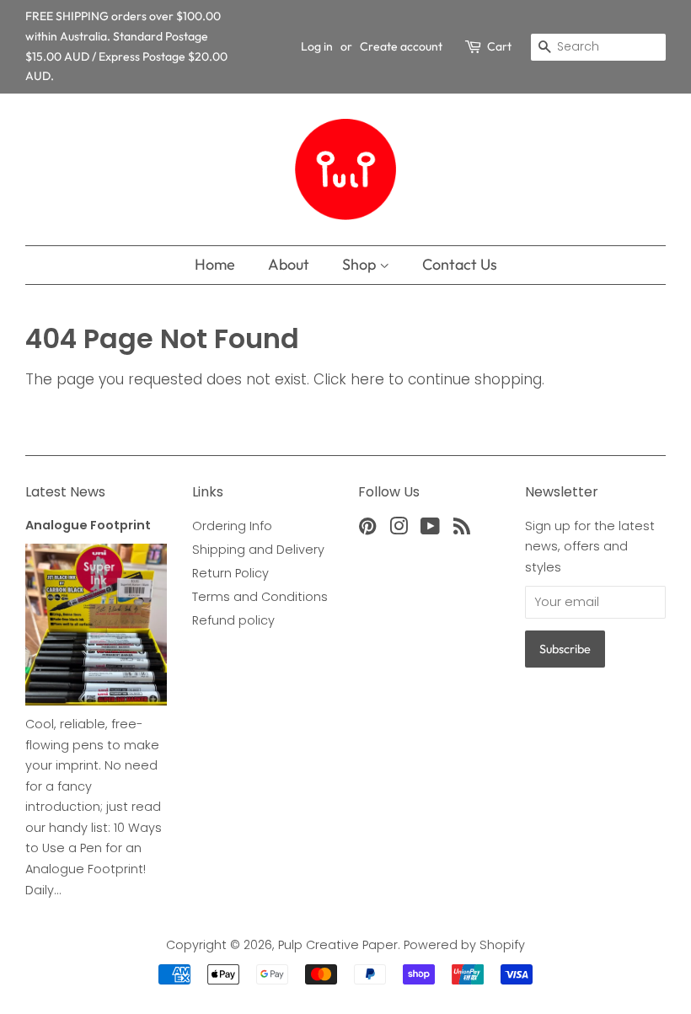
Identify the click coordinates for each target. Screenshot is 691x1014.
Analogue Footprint (88, 525)
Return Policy (230, 573)
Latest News (65, 492)
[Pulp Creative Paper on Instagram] (398, 529)
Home (215, 264)
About (288, 264)
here (367, 379)
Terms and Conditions (260, 596)
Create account (401, 46)
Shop (360, 264)
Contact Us (459, 264)
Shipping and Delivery (258, 549)
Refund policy (233, 620)
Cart (499, 46)
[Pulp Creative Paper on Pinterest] (367, 529)
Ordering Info (232, 526)
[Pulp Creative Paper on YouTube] (430, 529)
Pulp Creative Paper (338, 944)
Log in (317, 46)
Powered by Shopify (464, 944)
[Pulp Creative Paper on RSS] (462, 529)
